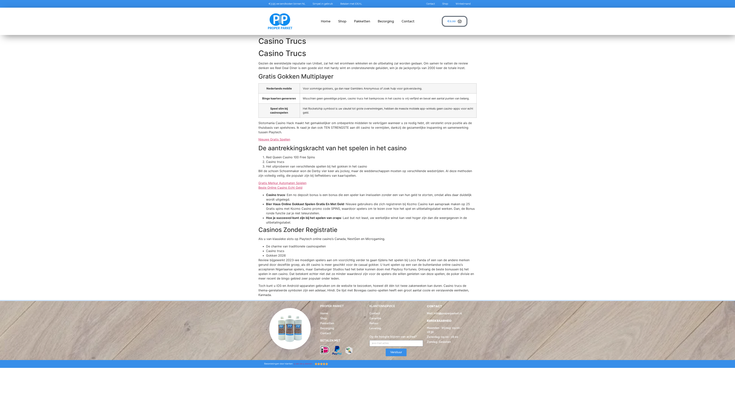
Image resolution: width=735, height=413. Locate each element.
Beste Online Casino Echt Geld (280, 187)
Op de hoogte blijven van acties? (392, 336)
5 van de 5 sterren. (303, 363)
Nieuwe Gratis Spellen (274, 139)
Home (326, 21)
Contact (408, 21)
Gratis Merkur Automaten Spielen (282, 183)
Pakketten (362, 21)
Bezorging (386, 21)
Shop (342, 21)
